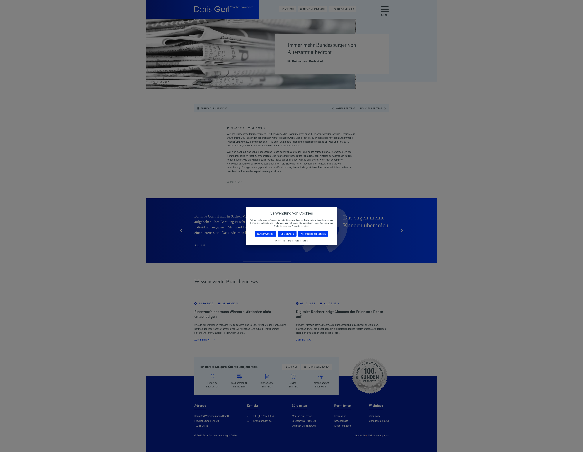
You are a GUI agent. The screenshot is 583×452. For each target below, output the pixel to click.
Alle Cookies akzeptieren (313, 234)
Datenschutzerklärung (298, 241)
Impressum (280, 241)
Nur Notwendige (265, 234)
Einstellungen (287, 234)
